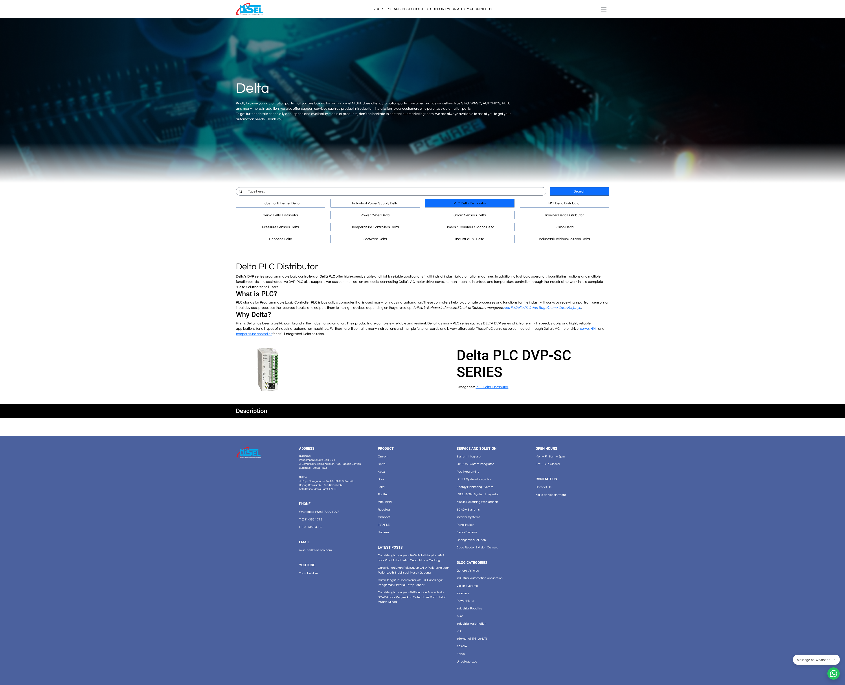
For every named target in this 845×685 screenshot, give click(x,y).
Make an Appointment (551, 494)
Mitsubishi (385, 502)
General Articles (468, 570)
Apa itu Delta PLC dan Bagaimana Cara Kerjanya (542, 307)
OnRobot (384, 517)
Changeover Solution (471, 540)
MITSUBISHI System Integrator (478, 494)
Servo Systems (467, 532)
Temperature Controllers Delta (375, 227)
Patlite (382, 494)
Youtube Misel (308, 573)
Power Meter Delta (375, 215)
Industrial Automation (471, 623)
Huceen (383, 532)
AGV (460, 616)
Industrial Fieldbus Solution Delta (564, 239)
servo (584, 328)
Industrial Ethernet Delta (281, 203)
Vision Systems (467, 585)
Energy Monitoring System (475, 487)
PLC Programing (468, 471)
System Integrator (469, 456)
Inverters (463, 593)
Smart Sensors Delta (470, 215)
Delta (381, 464)
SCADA (462, 646)
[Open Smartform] (833, 673)
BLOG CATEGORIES (472, 563)
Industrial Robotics (469, 608)
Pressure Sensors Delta (280, 227)
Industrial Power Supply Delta (375, 203)
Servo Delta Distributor (280, 215)
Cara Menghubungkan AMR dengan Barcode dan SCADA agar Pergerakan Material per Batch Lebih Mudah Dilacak (412, 597)
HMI (593, 328)
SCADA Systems (468, 509)
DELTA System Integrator (474, 479)
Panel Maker (465, 524)
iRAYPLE (384, 524)
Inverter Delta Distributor (564, 215)
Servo (461, 653)
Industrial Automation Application (480, 578)
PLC (459, 631)
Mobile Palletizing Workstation (477, 502)
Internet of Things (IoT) (472, 638)
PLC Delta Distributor (470, 203)
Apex (381, 471)
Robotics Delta (280, 239)
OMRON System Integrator (475, 464)
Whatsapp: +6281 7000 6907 (319, 511)
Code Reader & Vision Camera (477, 547)
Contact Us (543, 487)
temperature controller (254, 334)
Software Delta (375, 239)
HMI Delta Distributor (564, 203)
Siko (381, 479)
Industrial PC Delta (469, 239)
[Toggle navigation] (603, 9)
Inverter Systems (468, 517)
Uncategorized (467, 661)
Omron (383, 456)
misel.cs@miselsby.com (315, 550)
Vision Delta (564, 227)
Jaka (381, 487)
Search (579, 191)
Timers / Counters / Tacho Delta (469, 227)
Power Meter (465, 600)
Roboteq (384, 509)
